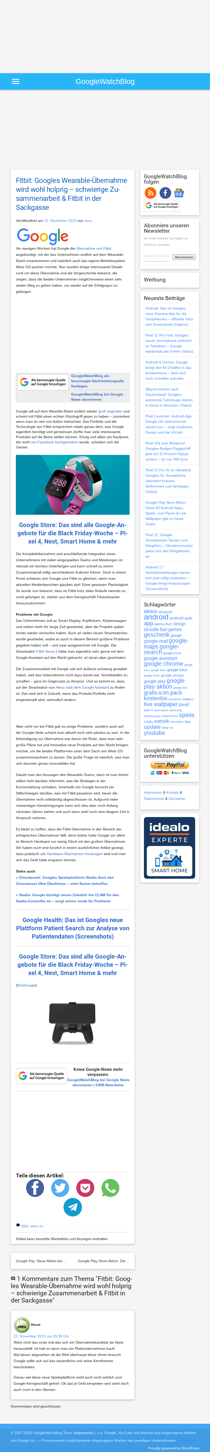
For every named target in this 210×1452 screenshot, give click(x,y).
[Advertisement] (43, 36)
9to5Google (26, 985)
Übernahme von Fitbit (93, 248)
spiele (187, 715)
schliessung (152, 716)
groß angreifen (110, 411)
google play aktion (164, 683)
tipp (188, 721)
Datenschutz (154, 799)
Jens (88, 221)
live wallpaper (161, 704)
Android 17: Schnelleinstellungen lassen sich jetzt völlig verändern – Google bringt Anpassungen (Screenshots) (168, 578)
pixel (184, 704)
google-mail (156, 641)
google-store (172, 653)
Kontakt (172, 792)
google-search (162, 649)
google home (152, 675)
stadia (148, 722)
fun (163, 629)
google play (155, 681)
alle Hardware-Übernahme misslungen (71, 854)
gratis (151, 692)
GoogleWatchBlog (105, 81)
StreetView (177, 721)
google (176, 635)
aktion (151, 611)
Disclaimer (177, 799)
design (179, 623)
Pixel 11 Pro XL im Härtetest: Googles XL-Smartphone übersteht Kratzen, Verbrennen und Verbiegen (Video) (168, 481)
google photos (172, 675)
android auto (181, 618)
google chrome (163, 663)
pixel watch (161, 710)
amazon (165, 612)
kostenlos (155, 698)
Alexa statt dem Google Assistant (82, 687)
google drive (158, 670)
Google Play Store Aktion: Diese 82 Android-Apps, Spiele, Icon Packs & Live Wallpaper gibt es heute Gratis (166, 513)
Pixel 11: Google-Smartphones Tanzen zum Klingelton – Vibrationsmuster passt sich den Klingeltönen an (169, 545)
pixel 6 (148, 710)
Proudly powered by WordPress (174, 1448)
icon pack (170, 692)
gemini (175, 629)
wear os (36, 1226)
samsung (175, 710)
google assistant (160, 658)
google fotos (177, 670)
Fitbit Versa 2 (46, 651)
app (148, 623)
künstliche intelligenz (181, 699)
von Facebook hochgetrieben (54, 442)
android (156, 617)
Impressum (153, 792)
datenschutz (163, 624)
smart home (170, 716)
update (152, 727)
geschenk (157, 635)
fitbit (25, 1226)
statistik (161, 721)
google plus (180, 687)
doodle (151, 629)
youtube (154, 732)
